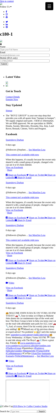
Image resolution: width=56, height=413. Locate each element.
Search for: (5, 411)
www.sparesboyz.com (30, 343)
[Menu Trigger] (49, 6)
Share (9, 170)
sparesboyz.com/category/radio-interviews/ (30, 334)
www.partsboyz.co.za (15, 345)
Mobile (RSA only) (9, 58)
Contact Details (13, 97)
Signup (9, 110)
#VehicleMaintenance (24, 356)
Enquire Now (12, 99)
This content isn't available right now (22, 154)
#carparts (10, 356)
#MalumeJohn (29, 351)
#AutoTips (36, 353)
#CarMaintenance (14, 353)
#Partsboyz (39, 348)
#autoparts (46, 353)
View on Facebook (14, 167)
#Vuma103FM (42, 351)
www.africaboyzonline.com (38, 345)
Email (2, 52)
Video (11, 283)
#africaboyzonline (14, 351)
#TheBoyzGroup (13, 348)
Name (2, 46)
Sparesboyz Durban (15, 140)
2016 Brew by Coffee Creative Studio (30, 406)
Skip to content (7, 1)
